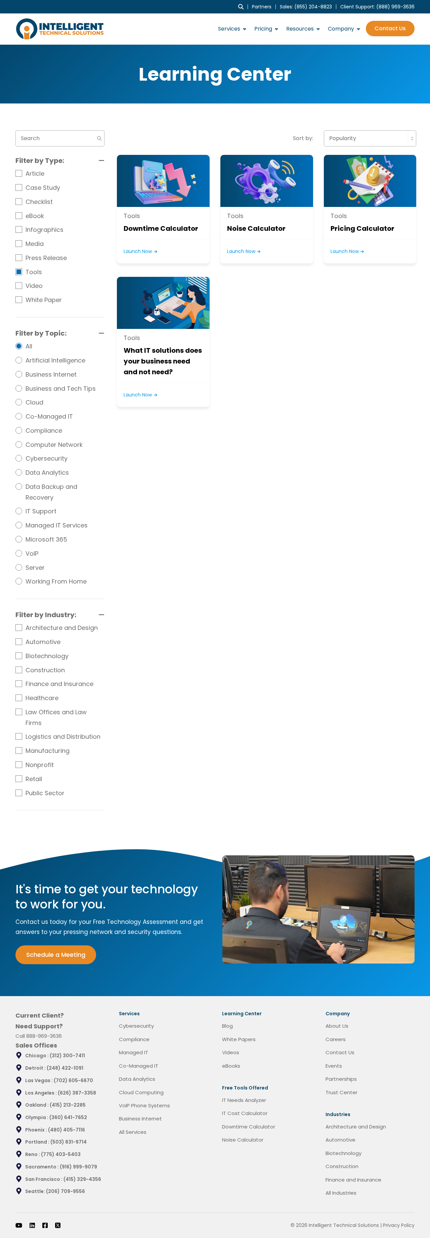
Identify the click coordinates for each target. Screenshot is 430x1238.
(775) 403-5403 (61, 1154)
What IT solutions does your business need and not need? (163, 361)
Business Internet (140, 1118)
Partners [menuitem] (261, 6)
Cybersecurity (136, 1025)
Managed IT (133, 1052)
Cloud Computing (141, 1092)
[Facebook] (45, 1225)
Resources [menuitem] (300, 29)
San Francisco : (44, 1179)
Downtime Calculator (161, 228)
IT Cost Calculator (244, 1113)
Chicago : (37, 1055)
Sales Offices (36, 1045)
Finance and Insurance (353, 1179)
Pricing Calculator (362, 228)
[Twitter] (57, 1225)
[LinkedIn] (32, 1225)
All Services (132, 1132)
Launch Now (138, 251)
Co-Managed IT (138, 1065)
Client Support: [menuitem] (377, 6)
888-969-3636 (44, 1035)
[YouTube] (18, 1225)
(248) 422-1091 (65, 1068)
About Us (337, 1025)
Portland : (37, 1142)
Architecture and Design (356, 1126)
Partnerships (341, 1078)
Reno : (33, 1154)
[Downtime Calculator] (163, 181)
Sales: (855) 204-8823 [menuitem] (306, 6)
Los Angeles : (41, 1093)
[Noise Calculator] (266, 181)
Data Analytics (137, 1078)
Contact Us (390, 29)
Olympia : (37, 1117)
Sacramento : (42, 1166)
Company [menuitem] (341, 29)
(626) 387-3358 (77, 1093)
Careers (336, 1039)
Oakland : (37, 1105)
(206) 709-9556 (65, 1191)
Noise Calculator (256, 228)
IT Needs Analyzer (244, 1100)
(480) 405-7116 (66, 1129)
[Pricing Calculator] (370, 181)
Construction (342, 1166)
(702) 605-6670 (73, 1080)
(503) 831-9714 (68, 1142)
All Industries (341, 1192)
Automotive (340, 1139)
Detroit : (36, 1068)
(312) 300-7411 (67, 1055)
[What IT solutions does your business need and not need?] (163, 303)
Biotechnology (343, 1153)
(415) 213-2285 (68, 1105)
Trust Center (341, 1092)
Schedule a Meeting (55, 954)
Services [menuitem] (229, 29)
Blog (227, 1025)
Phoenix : (36, 1129)
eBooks (231, 1065)
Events (334, 1065)
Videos (230, 1052)
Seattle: (35, 1191)
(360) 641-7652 (68, 1117)
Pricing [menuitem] (263, 29)
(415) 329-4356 (82, 1179)
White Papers (239, 1039)
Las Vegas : (39, 1080)
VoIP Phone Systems (144, 1105)
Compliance (134, 1039)
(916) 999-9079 (78, 1166)
